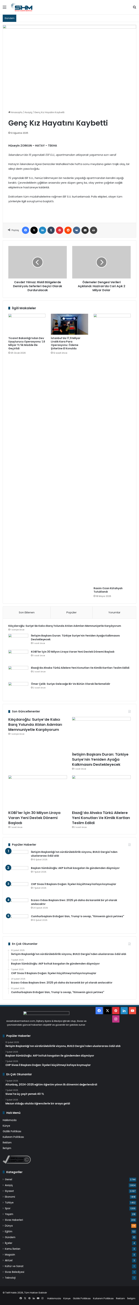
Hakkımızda (9, 1120)
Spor (7, 1208)
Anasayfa (16, 112)
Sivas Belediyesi (14, 1272)
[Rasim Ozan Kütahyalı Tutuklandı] (112, 449)
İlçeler (8, 1243)
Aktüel (8, 1260)
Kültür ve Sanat (14, 1266)
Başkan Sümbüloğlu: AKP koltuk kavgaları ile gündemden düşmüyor (75, 868)
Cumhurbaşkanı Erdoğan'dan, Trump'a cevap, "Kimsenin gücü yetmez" (77, 916)
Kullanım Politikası (13, 1137)
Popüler (71, 612)
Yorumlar (114, 612)
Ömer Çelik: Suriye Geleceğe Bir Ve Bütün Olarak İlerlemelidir (70, 684)
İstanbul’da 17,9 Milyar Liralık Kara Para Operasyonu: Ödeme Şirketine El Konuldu (65, 343)
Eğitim (8, 1231)
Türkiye (9, 1202)
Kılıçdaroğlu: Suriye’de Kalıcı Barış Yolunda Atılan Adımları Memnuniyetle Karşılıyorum (64, 626)
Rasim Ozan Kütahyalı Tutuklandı (108, 589)
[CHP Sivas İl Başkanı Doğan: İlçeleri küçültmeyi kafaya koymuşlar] (18, 889)
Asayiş (28, 112)
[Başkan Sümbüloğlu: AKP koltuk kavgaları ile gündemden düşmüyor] (18, 873)
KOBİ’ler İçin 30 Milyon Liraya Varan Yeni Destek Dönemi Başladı (72, 651)
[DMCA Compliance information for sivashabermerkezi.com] (17, 1163)
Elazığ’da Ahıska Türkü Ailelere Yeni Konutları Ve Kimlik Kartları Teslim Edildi (80, 668)
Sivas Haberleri (14, 1220)
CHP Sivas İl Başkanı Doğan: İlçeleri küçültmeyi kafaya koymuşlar (73, 884)
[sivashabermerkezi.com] (27, 7)
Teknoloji (10, 1278)
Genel (8, 1179)
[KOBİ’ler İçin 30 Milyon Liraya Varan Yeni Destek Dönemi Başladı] (18, 656)
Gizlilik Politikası (12, 1131)
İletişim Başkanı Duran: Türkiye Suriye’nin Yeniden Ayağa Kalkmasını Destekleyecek (100, 759)
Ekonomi (10, 1197)
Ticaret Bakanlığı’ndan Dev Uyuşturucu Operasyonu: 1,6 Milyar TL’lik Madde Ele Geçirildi (26, 343)
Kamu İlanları (12, 1249)
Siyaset (9, 1191)
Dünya (9, 1225)
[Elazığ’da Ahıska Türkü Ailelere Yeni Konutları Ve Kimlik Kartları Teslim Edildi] (18, 673)
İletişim (7, 1148)
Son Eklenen (27, 612)
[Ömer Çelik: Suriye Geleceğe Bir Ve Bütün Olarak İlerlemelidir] (18, 689)
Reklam (7, 1142)
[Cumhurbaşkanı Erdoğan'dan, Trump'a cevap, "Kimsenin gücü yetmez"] (18, 921)
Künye (6, 1126)
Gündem (10, 1237)
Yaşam (9, 1214)
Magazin (10, 1254)
